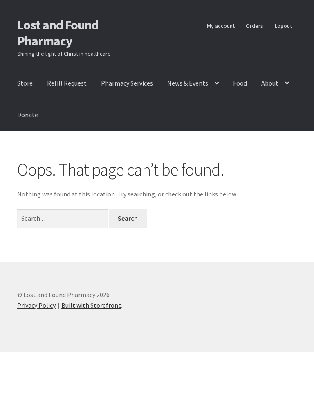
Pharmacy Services (127, 83)
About (269, 83)
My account (221, 25)
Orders (254, 25)
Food (240, 83)
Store (25, 83)
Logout (283, 25)
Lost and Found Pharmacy (58, 33)
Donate (27, 114)
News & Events (187, 83)
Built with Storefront (91, 305)
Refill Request (67, 83)
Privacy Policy (36, 305)
